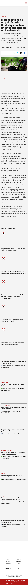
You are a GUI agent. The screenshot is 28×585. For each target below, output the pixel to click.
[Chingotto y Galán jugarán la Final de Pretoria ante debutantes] (14, 395)
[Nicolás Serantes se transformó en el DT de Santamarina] (14, 531)
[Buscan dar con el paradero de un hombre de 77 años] (14, 309)
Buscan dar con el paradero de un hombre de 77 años (12, 320)
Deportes (19, 559)
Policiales (3, 16)
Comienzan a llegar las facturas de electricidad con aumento (12, 343)
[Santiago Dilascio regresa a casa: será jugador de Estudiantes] (14, 463)
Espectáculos (7, 563)
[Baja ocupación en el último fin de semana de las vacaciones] (14, 485)
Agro (19, 563)
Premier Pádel (4, 382)
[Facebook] (6, 553)
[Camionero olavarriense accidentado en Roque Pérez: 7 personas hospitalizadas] (14, 285)
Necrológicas (7, 568)
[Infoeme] (7, 3)
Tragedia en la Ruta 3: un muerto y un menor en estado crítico (13, 249)
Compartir (5, 53)
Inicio (7, 559)
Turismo (3, 473)
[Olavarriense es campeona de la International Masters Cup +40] (14, 508)
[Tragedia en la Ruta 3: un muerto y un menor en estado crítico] (14, 238)
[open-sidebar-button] (26, 3)
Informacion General (19, 566)
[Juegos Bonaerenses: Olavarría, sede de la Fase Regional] (14, 372)
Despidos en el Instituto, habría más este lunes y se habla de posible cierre (13, 272)
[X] (21, 553)
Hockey (3, 496)
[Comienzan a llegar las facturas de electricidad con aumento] (14, 332)
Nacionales (7, 566)
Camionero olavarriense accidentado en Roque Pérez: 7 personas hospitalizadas (13, 296)
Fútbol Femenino (5, 405)
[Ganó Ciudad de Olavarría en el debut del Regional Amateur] (14, 417)
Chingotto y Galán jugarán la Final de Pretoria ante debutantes (12, 385)
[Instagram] (11, 553)
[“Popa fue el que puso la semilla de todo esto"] (14, 440)
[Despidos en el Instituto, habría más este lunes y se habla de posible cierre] (14, 261)
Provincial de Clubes (6, 450)
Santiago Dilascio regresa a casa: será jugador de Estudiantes (13, 453)
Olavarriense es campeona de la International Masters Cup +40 (11, 498)
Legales (19, 568)
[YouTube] (16, 553)
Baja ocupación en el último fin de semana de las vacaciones (11, 476)
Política (8, 561)
